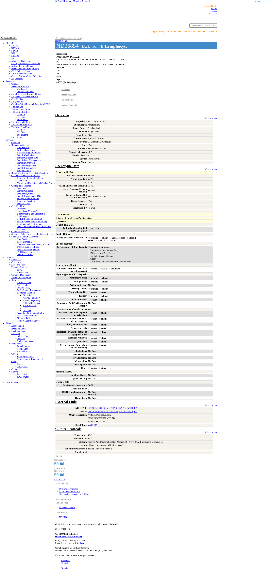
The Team (21, 117)
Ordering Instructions (68, 489)
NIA (13, 53)
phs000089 (92, 425)
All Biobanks (17, 79)
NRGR (14, 45)
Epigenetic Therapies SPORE (24, 96)
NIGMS (15, 48)
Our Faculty (22, 89)
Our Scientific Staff (25, 91)
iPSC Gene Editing (25, 254)
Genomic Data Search (207, 31)
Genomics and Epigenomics (29, 224)
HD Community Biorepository (25, 68)
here (82, 543)
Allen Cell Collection (20, 61)
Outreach (21, 338)
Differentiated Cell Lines (28, 247)
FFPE (19, 270)
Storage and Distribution (28, 198)
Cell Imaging (23, 216)
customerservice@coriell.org (68, 536)
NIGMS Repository (31, 298)
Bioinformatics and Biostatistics (31, 214)
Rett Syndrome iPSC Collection (25, 63)
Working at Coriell (25, 356)
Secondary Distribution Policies (31, 313)
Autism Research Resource (23, 66)
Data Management (25, 193)
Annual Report (23, 351)
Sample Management (26, 165)
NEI (13, 58)
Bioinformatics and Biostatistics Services (29, 173)
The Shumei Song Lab (21, 124)
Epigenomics (17, 101)
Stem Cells (16, 259)
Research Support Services (29, 152)
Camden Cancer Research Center (26, 94)
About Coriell (17, 326)
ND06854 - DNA (67, 507)
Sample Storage (24, 170)
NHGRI (15, 56)
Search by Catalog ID (21, 277)
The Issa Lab (17, 107)
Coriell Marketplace (20, 231)
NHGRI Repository (31, 300)
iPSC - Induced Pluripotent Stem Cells (34, 226)
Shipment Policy (24, 318)
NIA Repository (30, 305)
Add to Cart (59, 479)
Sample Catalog (157, 31)
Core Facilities (189, 31)
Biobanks (27, 295)
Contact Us (16, 369)
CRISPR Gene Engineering (29, 219)
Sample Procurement (26, 168)
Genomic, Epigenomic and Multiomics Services (32, 234)
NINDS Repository (31, 303)
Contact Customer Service (28, 321)
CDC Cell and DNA (20, 71)
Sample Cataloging (25, 155)
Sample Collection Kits (27, 158)
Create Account (24, 282)
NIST (25, 308)
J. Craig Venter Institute (21, 73)
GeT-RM (27, 310)
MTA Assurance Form (27, 315)
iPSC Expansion (24, 252)
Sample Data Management (29, 160)
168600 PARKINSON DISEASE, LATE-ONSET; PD (112, 408)
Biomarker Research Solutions (30, 178)
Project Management (26, 150)
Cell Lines (16, 262)
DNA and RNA (18, 265)
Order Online (23, 285)
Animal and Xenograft (27, 211)
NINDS (14, 51)
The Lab (21, 114)
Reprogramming (24, 242)
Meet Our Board (18, 331)
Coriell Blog (22, 349)
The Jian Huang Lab (20, 109)
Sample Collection (25, 191)
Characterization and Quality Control (33, 244)
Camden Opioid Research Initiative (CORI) (30, 104)
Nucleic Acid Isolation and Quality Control (36, 183)
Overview (15, 84)
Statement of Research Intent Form (74, 494)
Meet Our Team (18, 328)
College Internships (25, 341)
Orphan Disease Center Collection (26, 76)
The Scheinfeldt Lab (20, 122)
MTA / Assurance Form (69, 491)
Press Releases (23, 346)
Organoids (21, 229)
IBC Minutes (23, 377)
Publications (22, 119)
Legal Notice (23, 374)
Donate (20, 364)
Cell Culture (22, 180)
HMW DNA (22, 272)
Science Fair (22, 336)
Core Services (23, 147)
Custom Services (173, 31)
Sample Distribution (26, 163)
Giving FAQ (22, 366)
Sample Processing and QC (29, 196)
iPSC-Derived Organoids (28, 249)
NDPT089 (64, 517)
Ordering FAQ (23, 287)
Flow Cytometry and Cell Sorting (32, 221)
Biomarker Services (26, 201)
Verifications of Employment (30, 359)
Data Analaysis (23, 203)
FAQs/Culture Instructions (29, 290)
